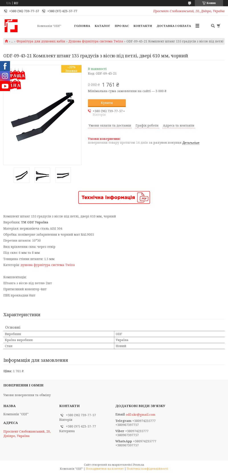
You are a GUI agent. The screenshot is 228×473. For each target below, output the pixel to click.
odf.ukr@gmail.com (140, 415)
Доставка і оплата (174, 26)
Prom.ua (138, 465)
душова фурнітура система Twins (47, 265)
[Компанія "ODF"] (19, 26)
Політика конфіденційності (147, 469)
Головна (82, 26)
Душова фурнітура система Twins (95, 41)
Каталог (102, 26)
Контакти (142, 26)
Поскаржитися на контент (105, 469)
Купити (107, 103)
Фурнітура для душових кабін (40, 41)
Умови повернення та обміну (27, 395)
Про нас (122, 26)
